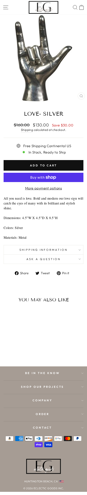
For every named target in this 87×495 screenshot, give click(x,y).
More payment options (43, 188)
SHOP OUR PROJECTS (42, 386)
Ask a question (43, 259)
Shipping (27, 130)
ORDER (42, 414)
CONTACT (42, 427)
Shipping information (43, 249)
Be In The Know (42, 373)
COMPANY (42, 400)
